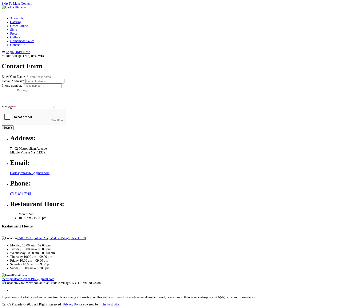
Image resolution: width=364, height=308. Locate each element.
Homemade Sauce (22, 41)
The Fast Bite (110, 304)
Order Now (22, 52)
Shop (13, 29)
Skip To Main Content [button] (16, 3)
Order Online (19, 26)
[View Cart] (3, 52)
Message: (9, 107)
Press (13, 33)
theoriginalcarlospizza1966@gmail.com (28, 279)
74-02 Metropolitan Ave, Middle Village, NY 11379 (51, 238)
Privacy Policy (73, 304)
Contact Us (17, 45)
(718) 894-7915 (20, 193)
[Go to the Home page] (14, 7)
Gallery (15, 37)
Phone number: (12, 85)
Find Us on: (94, 283)
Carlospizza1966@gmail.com (30, 173)
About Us (16, 18)
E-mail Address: (13, 81)
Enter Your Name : (15, 76)
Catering (15, 22)
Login (10, 52)
